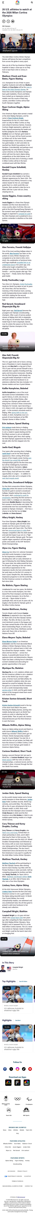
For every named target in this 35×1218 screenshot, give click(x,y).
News (4, 1130)
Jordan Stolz (26, 1147)
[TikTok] (24, 1069)
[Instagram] (17, 1069)
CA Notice (27, 1176)
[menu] (3, 3)
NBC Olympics (6, 26)
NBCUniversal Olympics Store (13, 1186)
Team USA (29, 1130)
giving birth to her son (19, 413)
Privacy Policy (22, 1171)
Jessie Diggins (17, 1147)
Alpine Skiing (9, 1160)
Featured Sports (17, 1158)
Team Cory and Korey (10, 833)
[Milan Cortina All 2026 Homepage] (17, 2)
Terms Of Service (17, 1181)
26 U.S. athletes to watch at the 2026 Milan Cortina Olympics (17, 12)
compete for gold (24, 214)
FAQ (17, 1133)
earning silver (7, 690)
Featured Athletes (17, 1141)
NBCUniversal (21, 1197)
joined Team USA (17, 918)
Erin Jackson (25, 1150)
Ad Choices (11, 1171)
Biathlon (15, 969)
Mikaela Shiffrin (7, 1143)
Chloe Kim (8, 1147)
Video (10, 1130)
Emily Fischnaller (26, 284)
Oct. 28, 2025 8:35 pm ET (9, 28)
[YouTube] (30, 1069)
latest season (7, 760)
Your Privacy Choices (14, 1176)
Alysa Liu (8, 1150)
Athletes (15, 1130)
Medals (22, 1130)
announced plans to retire (18, 530)
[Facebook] (5, 1069)
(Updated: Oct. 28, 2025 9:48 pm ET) (12, 30)
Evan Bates (17, 1143)
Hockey (27, 1160)
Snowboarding (17, 1164)
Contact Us (28, 1186)
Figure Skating (19, 1160)
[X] (11, 1069)
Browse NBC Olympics (17, 1127)
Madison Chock (27, 1143)
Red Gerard (16, 1150)
